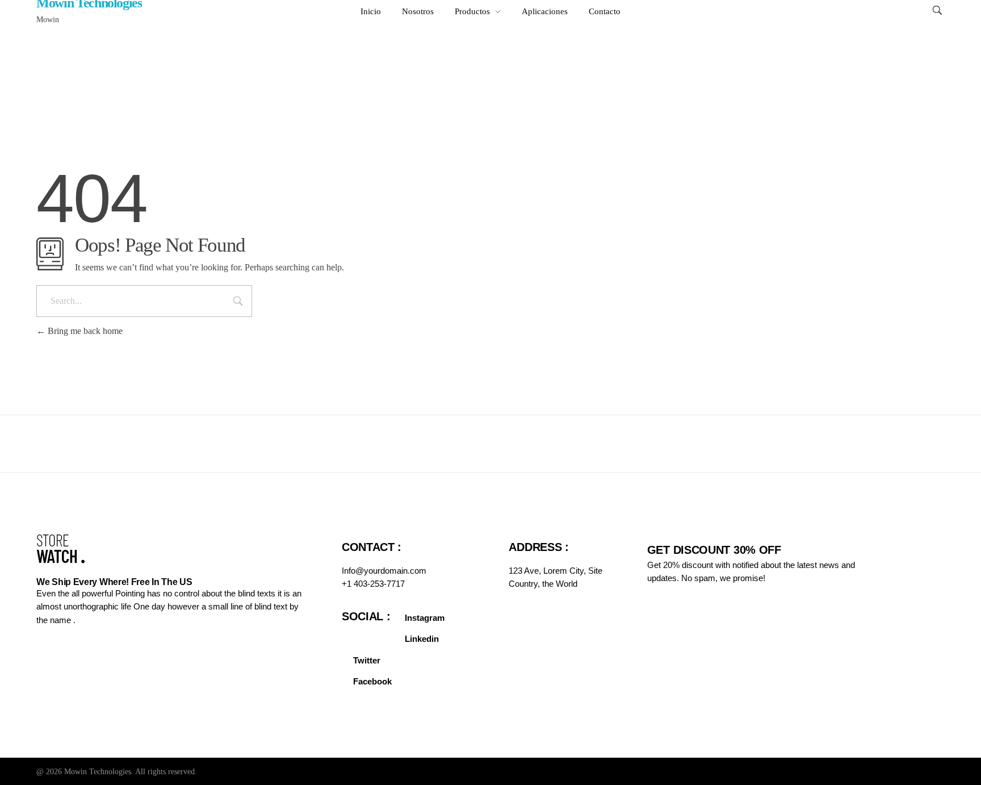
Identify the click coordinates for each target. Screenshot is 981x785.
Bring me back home (84, 331)
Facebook (372, 681)
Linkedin (422, 639)
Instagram (425, 618)
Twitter (366, 660)
